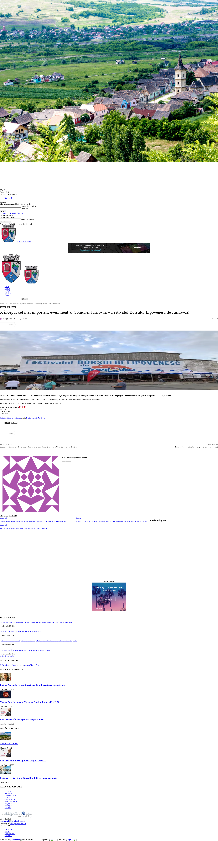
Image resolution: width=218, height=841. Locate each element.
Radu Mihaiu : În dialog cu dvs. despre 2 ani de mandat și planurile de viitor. (23, 528)
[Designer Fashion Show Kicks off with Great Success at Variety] (5, 774)
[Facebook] (21, 324)
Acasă (2, 304)
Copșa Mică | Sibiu (11, 319)
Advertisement (10, 834)
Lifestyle (8, 293)
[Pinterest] (37, 324)
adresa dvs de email (28, 219)
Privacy (7, 832)
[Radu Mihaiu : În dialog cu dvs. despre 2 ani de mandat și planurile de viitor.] (5, 715)
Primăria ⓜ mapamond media (74, 457)
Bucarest (79, 518)
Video (7, 295)
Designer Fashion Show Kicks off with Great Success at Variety (29, 778)
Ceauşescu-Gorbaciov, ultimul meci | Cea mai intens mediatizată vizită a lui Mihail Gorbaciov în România (38, 447)
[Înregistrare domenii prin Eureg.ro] (54, 840)
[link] (10, 418)
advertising (12, 821)
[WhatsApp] (45, 324)
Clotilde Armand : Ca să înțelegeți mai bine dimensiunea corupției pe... (33, 685)
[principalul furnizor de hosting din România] (38, 840)
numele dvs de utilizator (29, 206)
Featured (3, 307)
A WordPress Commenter (11, 665)
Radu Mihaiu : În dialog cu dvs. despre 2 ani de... (23, 719)
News (7, 287)
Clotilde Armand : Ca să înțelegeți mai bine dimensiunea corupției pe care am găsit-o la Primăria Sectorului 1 (33, 521)
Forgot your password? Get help (11, 213)
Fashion (7, 289)
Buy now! (8, 198)
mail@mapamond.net (18, 824)
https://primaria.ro (66, 460)
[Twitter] (29, 324)
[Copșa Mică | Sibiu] (1, 319)
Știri (6, 304)
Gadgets (7, 291)
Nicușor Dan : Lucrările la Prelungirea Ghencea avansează (196, 447)
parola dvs (24, 208)
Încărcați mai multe (7, 656)
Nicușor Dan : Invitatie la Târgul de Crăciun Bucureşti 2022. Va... (30, 702)
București (3, 518)
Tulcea (13, 307)
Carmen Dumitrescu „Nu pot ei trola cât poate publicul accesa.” (21, 631)
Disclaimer (8, 830)
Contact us (8, 836)
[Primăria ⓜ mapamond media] (30, 484)
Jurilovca (14, 423)
